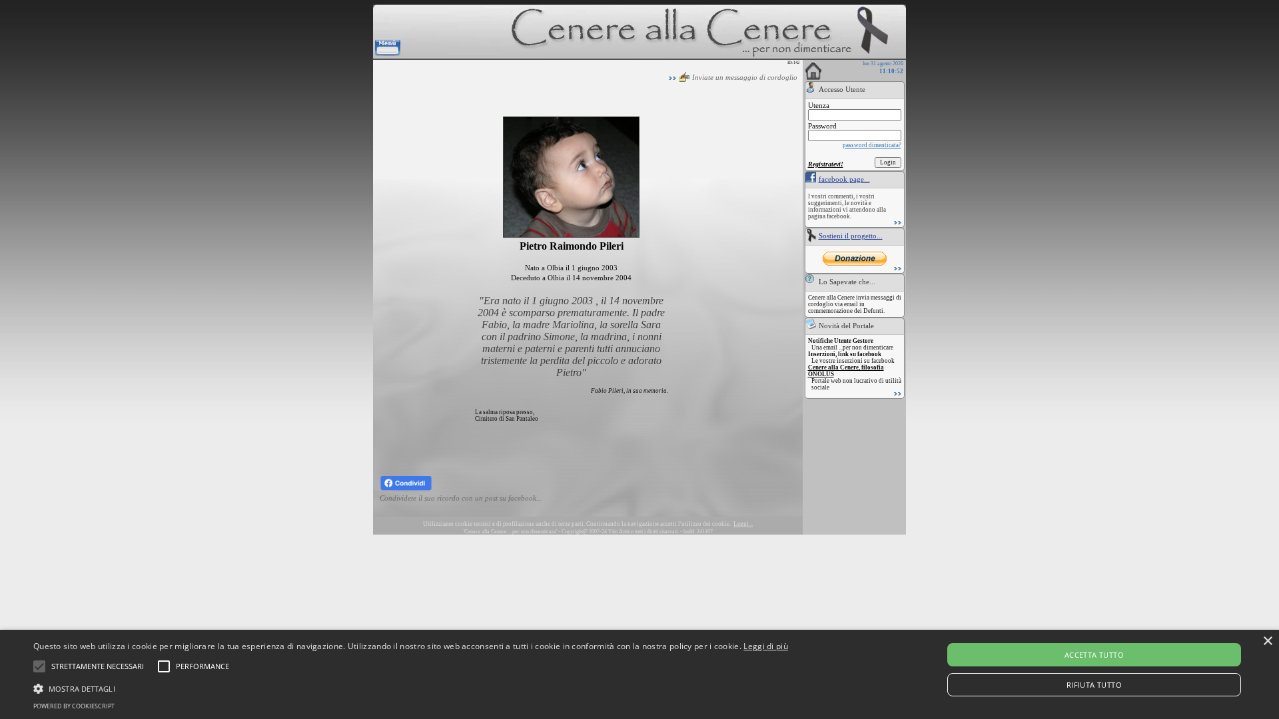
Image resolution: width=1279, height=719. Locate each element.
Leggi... (743, 524)
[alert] (639, 674)
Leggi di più (765, 646)
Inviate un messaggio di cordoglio (744, 77)
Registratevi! (825, 164)
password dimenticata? (872, 145)
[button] (97, 666)
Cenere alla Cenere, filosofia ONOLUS (846, 370)
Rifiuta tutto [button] (1094, 685)
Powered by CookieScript (74, 706)
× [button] (1267, 641)
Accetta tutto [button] (1094, 655)
